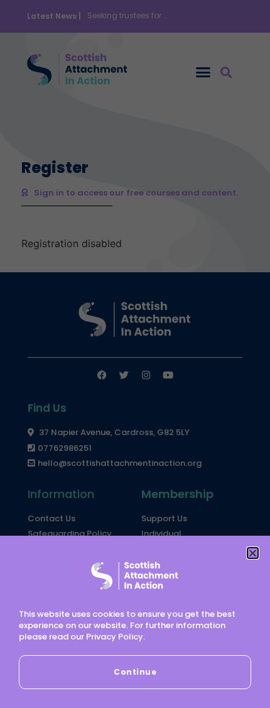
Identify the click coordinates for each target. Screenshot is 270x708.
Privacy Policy (114, 637)
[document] (135, 354)
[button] (252, 553)
